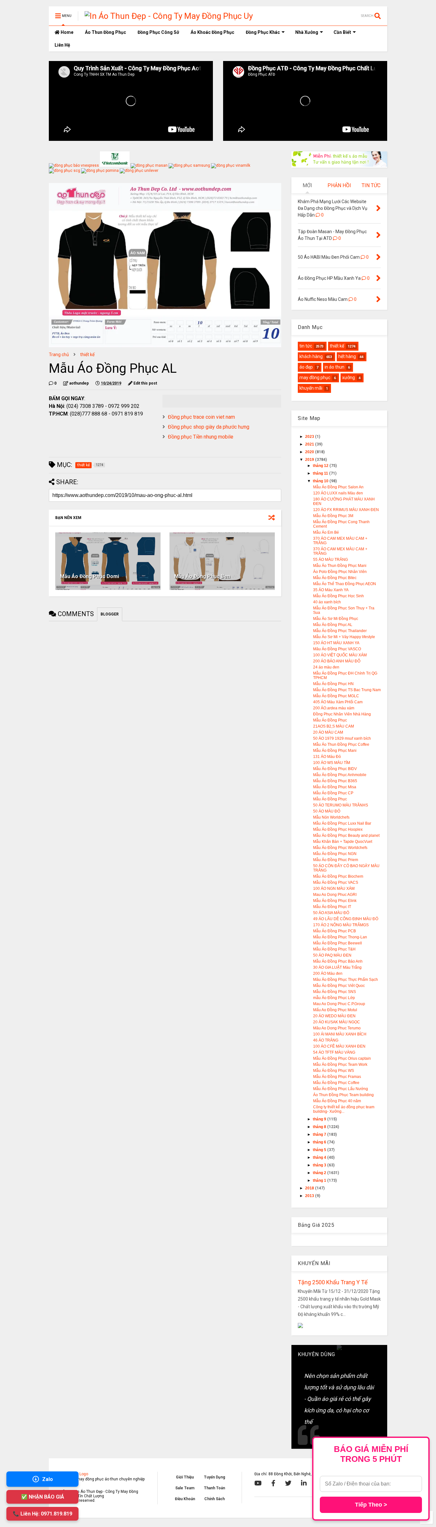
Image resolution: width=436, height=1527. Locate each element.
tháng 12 (321, 465)
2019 (310, 459)
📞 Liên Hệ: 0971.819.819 (42, 1514)
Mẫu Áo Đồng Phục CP (333, 793)
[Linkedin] (304, 1483)
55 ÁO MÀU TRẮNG (330, 559)
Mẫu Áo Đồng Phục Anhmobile (339, 775)
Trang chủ (59, 354)
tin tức (305, 345)
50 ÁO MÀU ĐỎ (326, 811)
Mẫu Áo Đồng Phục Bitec (335, 578)
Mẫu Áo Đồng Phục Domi (89, 576)
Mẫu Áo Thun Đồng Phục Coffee (341, 744)
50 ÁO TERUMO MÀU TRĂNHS (340, 805)
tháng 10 (321, 481)
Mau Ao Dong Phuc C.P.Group (339, 1004)
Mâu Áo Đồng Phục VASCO (337, 649)
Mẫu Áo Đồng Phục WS (333, 1070)
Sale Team (184, 1488)
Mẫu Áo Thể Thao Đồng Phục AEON (344, 584)
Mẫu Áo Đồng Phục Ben (202, 576)
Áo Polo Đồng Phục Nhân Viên (340, 571)
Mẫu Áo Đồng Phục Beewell (337, 943)
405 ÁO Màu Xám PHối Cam (338, 702)
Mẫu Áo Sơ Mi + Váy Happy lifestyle (344, 637)
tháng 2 (320, 1173)
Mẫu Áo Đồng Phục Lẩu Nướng (340, 1089)
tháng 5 (320, 1150)
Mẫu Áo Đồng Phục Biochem (338, 876)
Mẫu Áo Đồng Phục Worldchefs (340, 847)
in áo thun (334, 367)
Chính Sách (214, 1499)
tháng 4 (320, 1157)
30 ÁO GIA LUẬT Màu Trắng (337, 967)
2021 (310, 444)
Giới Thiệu (185, 1477)
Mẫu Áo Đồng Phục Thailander (340, 631)
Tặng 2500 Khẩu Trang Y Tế (333, 1282)
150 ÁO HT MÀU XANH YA (336, 643)
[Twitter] (288, 1483)
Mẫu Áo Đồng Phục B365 (335, 781)
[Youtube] (258, 1483)
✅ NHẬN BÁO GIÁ (42, 1497)
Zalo (47, 1479)
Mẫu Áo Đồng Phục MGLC (336, 696)
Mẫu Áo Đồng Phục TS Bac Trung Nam (347, 690)
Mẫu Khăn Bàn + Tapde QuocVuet (342, 841)
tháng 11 (321, 473)
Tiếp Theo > (371, 1504)
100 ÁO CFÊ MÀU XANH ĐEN (339, 1046)
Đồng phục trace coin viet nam (201, 417)
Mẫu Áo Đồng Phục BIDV (335, 769)
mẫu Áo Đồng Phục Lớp (334, 998)
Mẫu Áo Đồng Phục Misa (334, 787)
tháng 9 (320, 1119)
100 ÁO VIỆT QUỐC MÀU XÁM (340, 655)
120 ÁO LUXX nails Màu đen (338, 493)
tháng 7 (320, 1134)
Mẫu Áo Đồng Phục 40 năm (337, 1101)
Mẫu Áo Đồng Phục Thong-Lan (340, 937)
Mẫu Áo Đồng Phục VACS (335, 882)
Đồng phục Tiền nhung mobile (200, 437)
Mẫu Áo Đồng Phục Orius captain (342, 1058)
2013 (310, 1196)
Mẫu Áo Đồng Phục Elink (335, 900)
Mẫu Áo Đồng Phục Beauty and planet (346, 835)
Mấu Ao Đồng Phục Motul (335, 1010)
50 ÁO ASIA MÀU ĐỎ (331, 913)
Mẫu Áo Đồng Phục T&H (334, 949)
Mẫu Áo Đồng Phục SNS (334, 991)
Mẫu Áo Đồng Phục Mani (335, 750)
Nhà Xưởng (306, 32)
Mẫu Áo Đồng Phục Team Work (340, 1064)
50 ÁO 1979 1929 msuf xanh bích (342, 738)
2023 (310, 436)
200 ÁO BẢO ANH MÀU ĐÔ (336, 661)
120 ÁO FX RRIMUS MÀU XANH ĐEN (346, 510)
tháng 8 (320, 1127)
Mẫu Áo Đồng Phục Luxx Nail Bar (342, 823)
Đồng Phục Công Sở (158, 32)
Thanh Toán (214, 1488)
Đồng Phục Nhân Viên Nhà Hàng (342, 714)
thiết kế (87, 354)
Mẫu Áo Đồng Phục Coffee (336, 1082)
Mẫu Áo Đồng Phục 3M (333, 516)
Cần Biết (342, 32)
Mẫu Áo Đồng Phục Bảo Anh (338, 961)
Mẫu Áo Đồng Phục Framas (337, 1076)
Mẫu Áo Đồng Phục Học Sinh (338, 596)
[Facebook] (273, 1483)
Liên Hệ (62, 45)
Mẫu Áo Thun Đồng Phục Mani (339, 565)
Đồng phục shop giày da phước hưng (208, 427)
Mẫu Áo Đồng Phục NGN (335, 853)
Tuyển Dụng (214, 1477)
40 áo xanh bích (327, 602)
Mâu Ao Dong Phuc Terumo (337, 1028)
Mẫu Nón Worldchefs (331, 817)
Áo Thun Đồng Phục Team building (343, 1095)
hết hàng (347, 356)
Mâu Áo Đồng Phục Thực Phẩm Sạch (345, 979)
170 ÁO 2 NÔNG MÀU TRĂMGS (341, 925)
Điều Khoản (185, 1499)
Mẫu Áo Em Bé (326, 532)
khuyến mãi (310, 388)
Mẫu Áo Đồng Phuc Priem (335, 860)
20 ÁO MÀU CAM (328, 732)
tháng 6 (320, 1142)
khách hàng (311, 356)
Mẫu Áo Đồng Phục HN (333, 684)
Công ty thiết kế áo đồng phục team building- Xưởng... (343, 1109)
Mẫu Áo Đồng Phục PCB (334, 931)
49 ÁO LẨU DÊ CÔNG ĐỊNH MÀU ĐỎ (345, 919)
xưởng (348, 377)
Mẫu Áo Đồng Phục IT (332, 907)
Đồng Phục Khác (263, 32)
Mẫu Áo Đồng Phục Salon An (338, 487)
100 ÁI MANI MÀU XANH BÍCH (339, 1034)
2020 (310, 452)
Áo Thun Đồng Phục (105, 32)
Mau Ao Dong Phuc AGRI (335, 894)
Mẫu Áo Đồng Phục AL (332, 624)
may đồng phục (314, 377)
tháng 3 (320, 1165)
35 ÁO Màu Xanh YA (331, 590)
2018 (310, 1188)
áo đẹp (306, 367)
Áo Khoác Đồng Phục (212, 32)
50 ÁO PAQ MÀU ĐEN (332, 955)
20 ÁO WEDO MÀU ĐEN (334, 1016)
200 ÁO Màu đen (327, 973)
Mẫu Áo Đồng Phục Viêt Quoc (339, 985)
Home (66, 32)
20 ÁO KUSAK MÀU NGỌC (336, 1022)
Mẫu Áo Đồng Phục (330, 720)
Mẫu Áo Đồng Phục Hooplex (338, 829)
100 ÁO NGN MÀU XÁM (334, 888)
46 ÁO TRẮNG (325, 1040)
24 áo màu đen (326, 667)
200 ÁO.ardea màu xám (333, 708)
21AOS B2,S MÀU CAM (333, 726)
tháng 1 (320, 1180)
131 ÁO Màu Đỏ (327, 756)
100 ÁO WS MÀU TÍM (331, 762)
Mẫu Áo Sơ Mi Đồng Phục (335, 618)
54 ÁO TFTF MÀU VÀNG (334, 1052)
